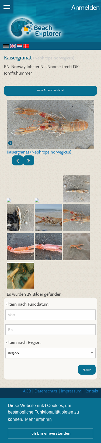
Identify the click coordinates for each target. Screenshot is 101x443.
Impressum (71, 391)
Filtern (86, 370)
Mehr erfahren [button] (38, 419)
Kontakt (91, 391)
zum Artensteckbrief (50, 90)
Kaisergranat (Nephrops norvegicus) (39, 152)
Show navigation (6, 7)
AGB (27, 391)
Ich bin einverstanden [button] (50, 433)
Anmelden (85, 7)
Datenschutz (46, 391)
